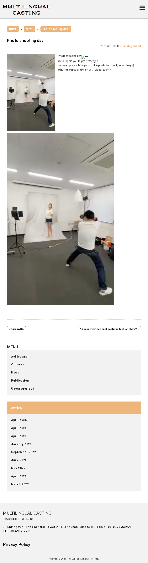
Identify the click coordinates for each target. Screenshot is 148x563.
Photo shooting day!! (55, 29)
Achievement (21, 356)
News (15, 372)
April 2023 (19, 436)
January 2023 (21, 444)
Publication (20, 380)
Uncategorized (131, 46)
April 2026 (19, 419)
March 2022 (20, 484)
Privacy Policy (16, 544)
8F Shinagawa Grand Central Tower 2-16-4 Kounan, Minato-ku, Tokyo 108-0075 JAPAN (67, 526)
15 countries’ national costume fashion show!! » (109, 329)
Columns (18, 364)
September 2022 (23, 452)
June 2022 (19, 460)
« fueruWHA (16, 329)
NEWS (29, 29)
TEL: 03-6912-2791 (17, 531)
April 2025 (19, 428)
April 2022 (19, 476)
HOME (13, 29)
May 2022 (18, 468)
